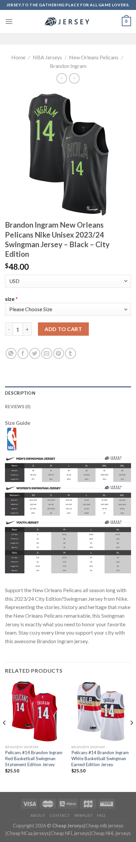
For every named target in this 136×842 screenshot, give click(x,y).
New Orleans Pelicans (94, 57)
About (37, 815)
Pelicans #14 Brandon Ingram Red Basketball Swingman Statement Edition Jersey (33, 758)
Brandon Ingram (68, 66)
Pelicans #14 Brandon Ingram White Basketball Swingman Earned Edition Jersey (100, 758)
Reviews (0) (17, 406)
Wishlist (83, 815)
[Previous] (4, 736)
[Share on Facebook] (22, 353)
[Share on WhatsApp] (11, 353)
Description (20, 393)
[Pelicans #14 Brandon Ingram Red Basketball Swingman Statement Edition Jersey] (35, 711)
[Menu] (9, 21)
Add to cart (63, 329)
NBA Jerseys (47, 57)
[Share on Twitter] (34, 353)
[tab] (68, 393)
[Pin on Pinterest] (58, 353)
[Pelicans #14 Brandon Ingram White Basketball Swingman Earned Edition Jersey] (101, 711)
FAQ (101, 815)
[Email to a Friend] (46, 353)
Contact (60, 815)
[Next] (131, 736)
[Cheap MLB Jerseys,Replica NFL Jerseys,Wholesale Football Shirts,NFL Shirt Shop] (68, 21)
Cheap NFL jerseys (70, 833)
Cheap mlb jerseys (104, 825)
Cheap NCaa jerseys (28, 833)
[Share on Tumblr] (70, 353)
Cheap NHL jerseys (111, 833)
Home (18, 57)
